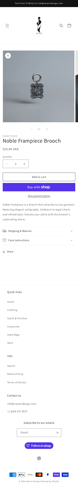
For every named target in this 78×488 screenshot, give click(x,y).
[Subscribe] (57, 432)
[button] (7, 26)
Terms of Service (16, 382)
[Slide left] (31, 129)
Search (11, 365)
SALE (10, 342)
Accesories (13, 326)
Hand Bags (13, 334)
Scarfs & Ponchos (17, 318)
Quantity (7, 156)
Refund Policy (15, 374)
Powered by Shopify (49, 481)
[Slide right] (47, 129)
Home (10, 301)
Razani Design (33, 481)
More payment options (39, 195)
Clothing (12, 310)
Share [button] (10, 251)
